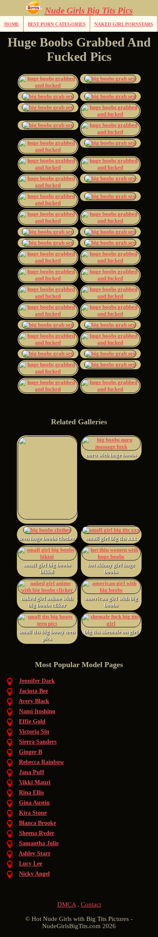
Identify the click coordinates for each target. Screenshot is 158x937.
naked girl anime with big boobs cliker (47, 601)
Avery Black (34, 701)
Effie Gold (32, 721)
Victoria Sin (34, 731)
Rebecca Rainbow (41, 762)
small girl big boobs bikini (47, 568)
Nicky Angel (34, 874)
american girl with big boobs (111, 601)
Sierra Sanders (37, 742)
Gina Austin (34, 803)
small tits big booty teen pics (47, 635)
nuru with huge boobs (111, 455)
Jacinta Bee (33, 691)
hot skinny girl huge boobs (111, 568)
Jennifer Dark (37, 681)
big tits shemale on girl (111, 632)
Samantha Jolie (39, 843)
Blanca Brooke (37, 823)
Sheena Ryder (36, 833)
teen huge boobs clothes (47, 538)
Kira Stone (33, 813)
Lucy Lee (30, 863)
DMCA (66, 904)
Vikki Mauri (35, 782)
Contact (91, 904)
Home (11, 24)
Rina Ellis (31, 792)
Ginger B (30, 752)
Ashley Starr (35, 853)
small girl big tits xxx (111, 538)
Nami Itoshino (37, 711)
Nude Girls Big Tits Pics (89, 10)
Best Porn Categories (57, 24)
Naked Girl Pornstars (123, 24)
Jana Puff (31, 772)
